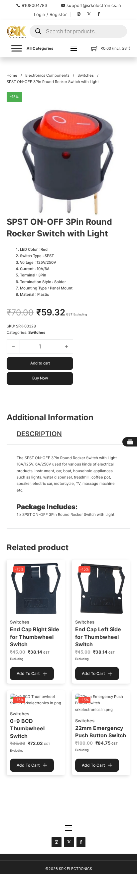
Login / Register (50, 14)
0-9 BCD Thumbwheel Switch (27, 728)
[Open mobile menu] (73, 48)
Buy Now (40, 378)
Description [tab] (39, 434)
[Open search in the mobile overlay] (78, 31)
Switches (85, 75)
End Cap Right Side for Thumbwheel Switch (34, 637)
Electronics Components (47, 75)
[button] (121, 101)
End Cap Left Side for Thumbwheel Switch (98, 637)
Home (12, 75)
